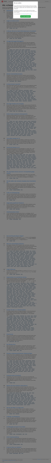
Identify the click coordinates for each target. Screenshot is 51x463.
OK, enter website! (25, 16)
